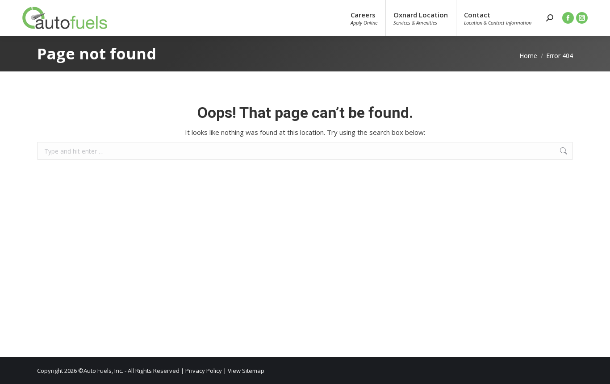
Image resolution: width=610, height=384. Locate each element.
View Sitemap (246, 371)
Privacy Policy (203, 371)
